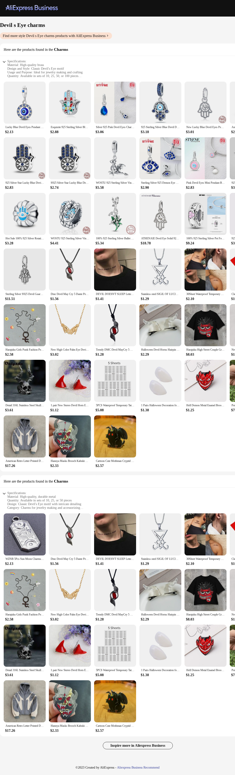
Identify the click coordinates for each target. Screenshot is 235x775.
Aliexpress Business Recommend (138, 767)
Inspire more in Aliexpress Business (137, 745)
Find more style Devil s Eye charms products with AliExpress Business (54, 36)
